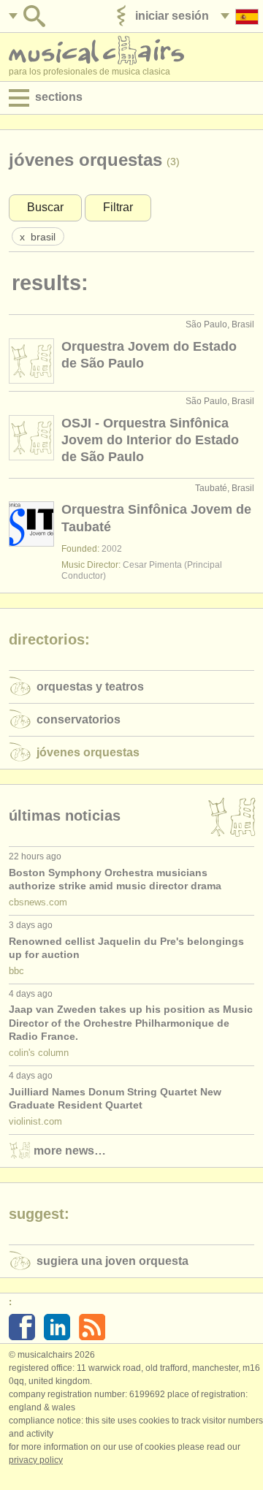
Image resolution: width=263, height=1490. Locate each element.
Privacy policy (36, 1460)
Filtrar (118, 207)
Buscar (45, 207)
